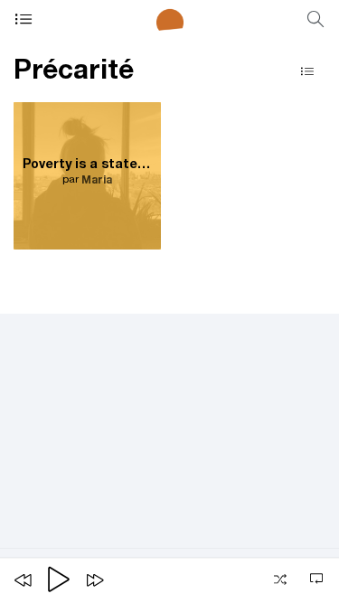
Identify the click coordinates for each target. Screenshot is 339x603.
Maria (96, 180)
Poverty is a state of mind (87, 165)
